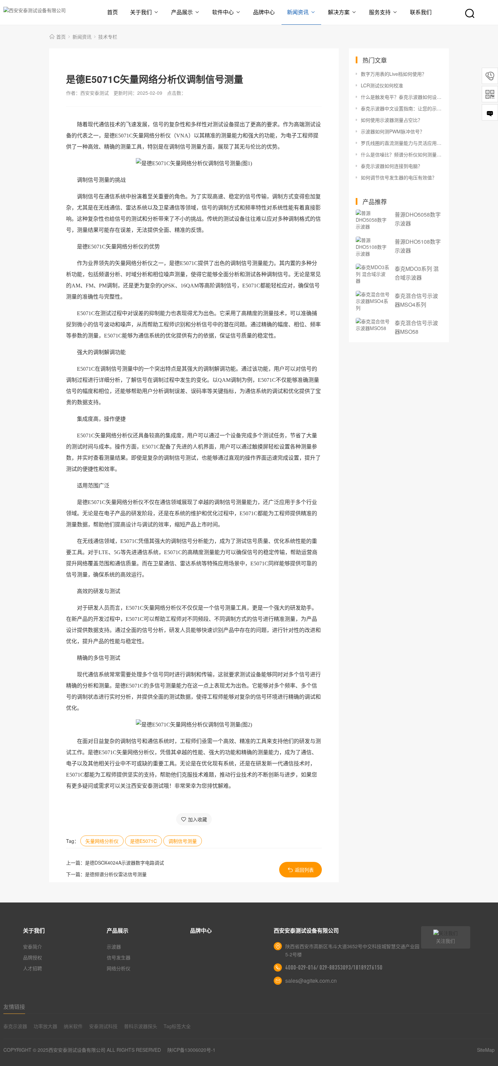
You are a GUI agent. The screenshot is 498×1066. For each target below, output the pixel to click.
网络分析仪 (118, 968)
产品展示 (182, 12)
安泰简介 (32, 946)
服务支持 (380, 12)
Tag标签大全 (177, 1026)
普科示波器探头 (140, 1026)
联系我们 (421, 12)
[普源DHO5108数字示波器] (373, 247)
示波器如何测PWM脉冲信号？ (392, 131)
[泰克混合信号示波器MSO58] (373, 324)
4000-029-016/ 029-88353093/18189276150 (333, 967)
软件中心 (223, 12)
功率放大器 (45, 1026)
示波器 (114, 946)
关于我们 (141, 12)
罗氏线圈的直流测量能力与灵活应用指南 (401, 142)
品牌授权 (32, 957)
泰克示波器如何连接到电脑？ (391, 165)
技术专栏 (107, 36)
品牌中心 (264, 12)
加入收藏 (197, 819)
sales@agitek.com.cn (311, 980)
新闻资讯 (298, 12)
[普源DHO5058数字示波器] (373, 220)
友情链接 (14, 1006)
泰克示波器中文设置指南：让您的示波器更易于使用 (401, 108)
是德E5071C (143, 840)
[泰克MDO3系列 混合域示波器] (373, 274)
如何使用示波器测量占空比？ (391, 119)
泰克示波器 (15, 1026)
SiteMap (486, 1049)
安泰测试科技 (103, 1026)
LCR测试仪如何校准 (382, 85)
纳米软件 (73, 1026)
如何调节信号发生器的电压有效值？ (399, 177)
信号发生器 (118, 957)
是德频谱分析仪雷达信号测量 (116, 874)
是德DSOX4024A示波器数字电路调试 (124, 862)
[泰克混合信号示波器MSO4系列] (373, 301)
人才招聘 (32, 968)
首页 (112, 12)
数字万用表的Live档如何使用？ (394, 73)
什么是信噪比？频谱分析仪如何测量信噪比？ (401, 154)
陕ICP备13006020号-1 (191, 1049)
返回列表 (304, 869)
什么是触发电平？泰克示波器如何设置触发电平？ (401, 96)
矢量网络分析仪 (102, 840)
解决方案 (339, 12)
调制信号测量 (182, 840)
